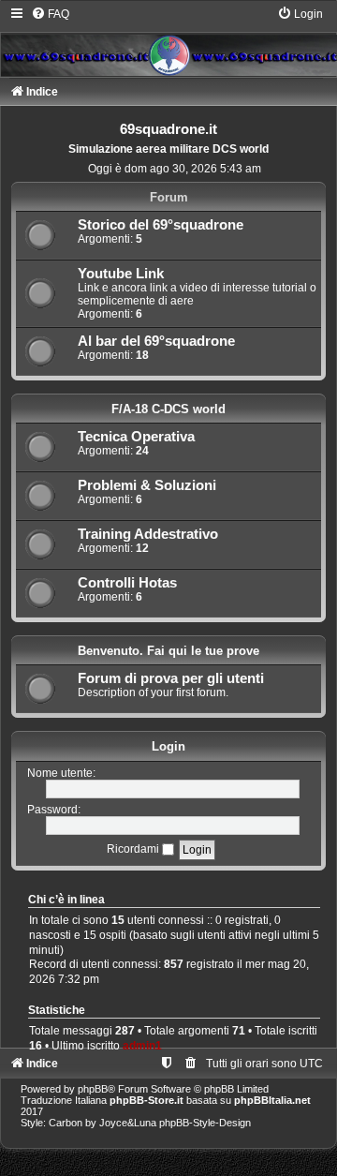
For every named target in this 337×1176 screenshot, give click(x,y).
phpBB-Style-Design (205, 1122)
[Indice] (168, 41)
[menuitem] (50, 14)
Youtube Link (121, 273)
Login (168, 746)
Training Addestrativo (148, 534)
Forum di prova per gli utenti (171, 678)
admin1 (142, 1045)
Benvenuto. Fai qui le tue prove (168, 651)
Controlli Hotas (127, 582)
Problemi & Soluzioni (147, 485)
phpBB (93, 1088)
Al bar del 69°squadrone (156, 341)
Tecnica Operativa (136, 436)
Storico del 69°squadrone (160, 224)
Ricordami (134, 849)
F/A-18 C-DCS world (168, 409)
